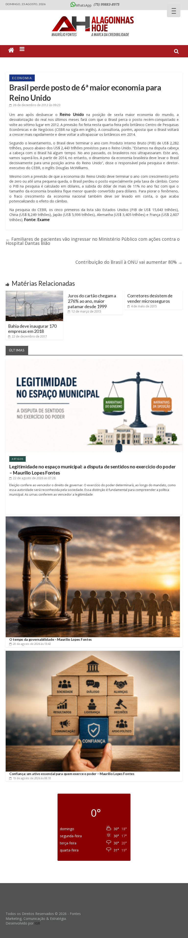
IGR (37, 923)
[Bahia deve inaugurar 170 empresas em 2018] (34, 292)
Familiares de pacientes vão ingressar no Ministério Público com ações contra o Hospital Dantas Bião (93, 241)
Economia (22, 78)
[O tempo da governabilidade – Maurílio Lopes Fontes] (93, 518)
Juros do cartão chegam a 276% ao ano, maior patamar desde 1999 (92, 301)
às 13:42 (32, 644)
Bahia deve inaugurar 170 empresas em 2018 (32, 328)
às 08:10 (32, 778)
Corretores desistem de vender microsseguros (150, 298)
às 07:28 (34, 478)
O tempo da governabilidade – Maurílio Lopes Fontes (50, 639)
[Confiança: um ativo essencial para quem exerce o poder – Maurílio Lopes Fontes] (93, 652)
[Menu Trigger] (173, 10)
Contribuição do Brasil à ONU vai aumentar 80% (128, 262)
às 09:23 (36, 105)
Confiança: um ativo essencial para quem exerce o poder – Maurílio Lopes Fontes (71, 774)
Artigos (17, 459)
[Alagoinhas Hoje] (94, 14)
